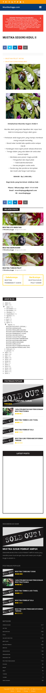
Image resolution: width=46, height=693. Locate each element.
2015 (6, 366)
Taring (5, 674)
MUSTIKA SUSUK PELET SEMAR (16, 337)
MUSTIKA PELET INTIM (14, 58)
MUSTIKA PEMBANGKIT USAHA (16, 333)
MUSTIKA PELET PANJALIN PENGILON (18, 345)
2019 (6, 359)
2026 (6, 303)
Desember (10, 309)
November (10, 310)
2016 (6, 365)
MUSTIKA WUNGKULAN (13, 328)
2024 (8, 307)
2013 (6, 370)
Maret (10, 325)
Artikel (5, 628)
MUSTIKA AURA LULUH (13, 344)
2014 (6, 368)
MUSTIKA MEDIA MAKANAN (15, 342)
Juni (7, 319)
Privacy (26, 691)
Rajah (4, 667)
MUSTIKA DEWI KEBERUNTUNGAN (17, 332)
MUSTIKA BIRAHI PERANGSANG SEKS (18, 347)
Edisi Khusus (6, 631)
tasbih (5, 677)
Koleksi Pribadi (7, 644)
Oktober (9, 312)
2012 (6, 372)
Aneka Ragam (6, 625)
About (19, 691)
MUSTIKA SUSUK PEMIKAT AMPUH (20, 549)
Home (12, 691)
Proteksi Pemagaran (9, 661)
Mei (7, 321)
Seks (4, 670)
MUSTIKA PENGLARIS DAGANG (16, 330)
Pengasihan (6, 651)
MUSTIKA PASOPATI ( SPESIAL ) (16, 326)
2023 (6, 352)
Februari (9, 349)
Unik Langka (6, 680)
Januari (9, 351)
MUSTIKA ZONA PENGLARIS (16, 61)
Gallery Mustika (7, 638)
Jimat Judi (5, 641)
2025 (6, 305)
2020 (6, 358)
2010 (6, 373)
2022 (6, 354)
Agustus (9, 316)
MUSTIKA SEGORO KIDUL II (14, 335)
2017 (6, 363)
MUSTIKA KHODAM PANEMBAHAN (17, 339)
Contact (33, 691)
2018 (6, 361)
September (10, 314)
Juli (7, 317)
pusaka (5, 664)
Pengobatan (6, 657)
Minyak (5, 647)
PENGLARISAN (6, 654)
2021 (6, 356)
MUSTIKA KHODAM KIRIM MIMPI (16, 340)
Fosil (4, 634)
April (8, 322)
